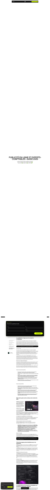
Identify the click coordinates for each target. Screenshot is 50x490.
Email (7, 329)
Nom (25, 326)
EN (30, 1)
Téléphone (26, 329)
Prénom (8, 326)
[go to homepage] (25, 1)
